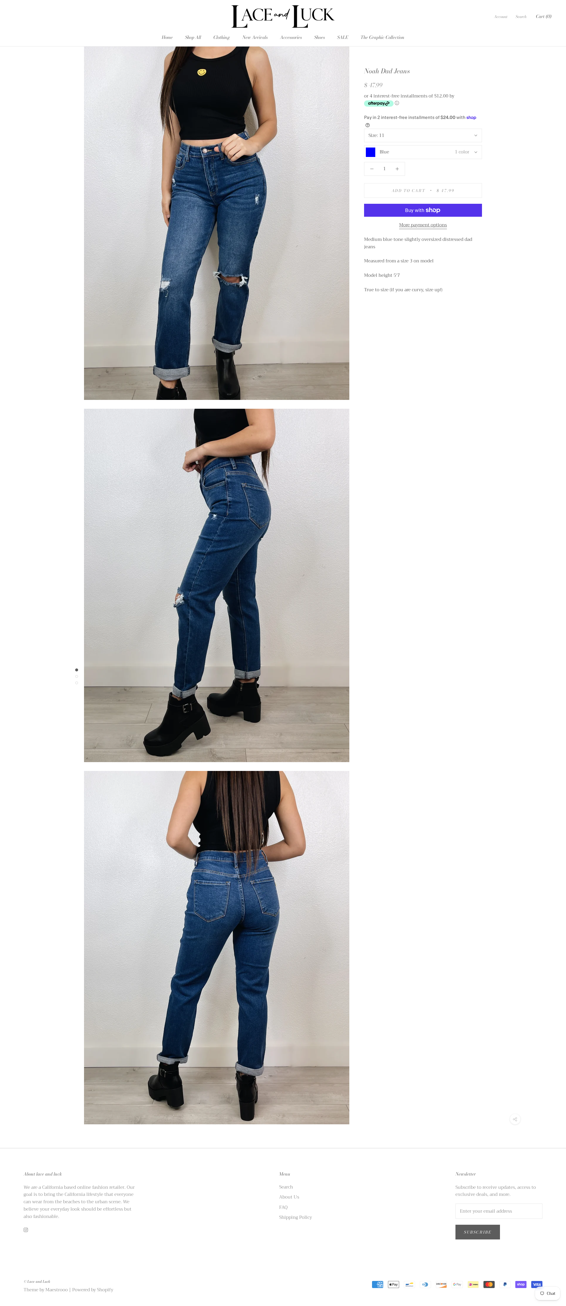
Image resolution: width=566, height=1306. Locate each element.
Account (500, 16)
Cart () (543, 16)
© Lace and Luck (37, 1281)
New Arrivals (255, 37)
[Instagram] (26, 1229)
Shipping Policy (295, 1217)
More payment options (423, 225)
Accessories (291, 37)
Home (167, 37)
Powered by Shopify (92, 1290)
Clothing (221, 37)
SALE (342, 37)
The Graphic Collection (382, 37)
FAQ (283, 1207)
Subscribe (477, 1232)
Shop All (193, 37)
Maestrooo (56, 1290)
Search (521, 16)
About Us (289, 1197)
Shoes (319, 37)
